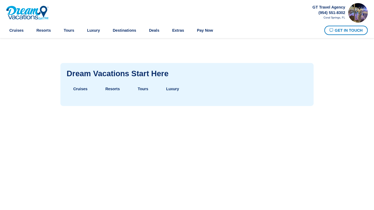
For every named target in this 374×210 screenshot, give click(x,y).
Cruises (16, 30)
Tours (71, 30)
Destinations (129, 30)
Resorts (44, 30)
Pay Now (213, 30)
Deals (160, 30)
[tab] (80, 90)
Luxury (96, 30)
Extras (185, 30)
